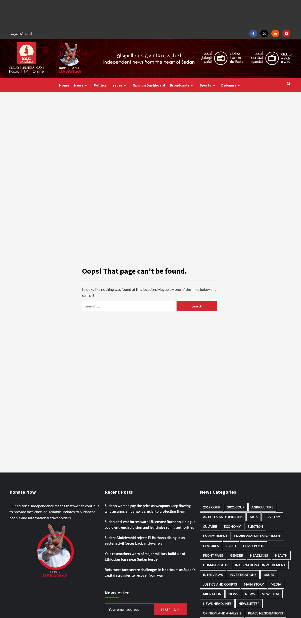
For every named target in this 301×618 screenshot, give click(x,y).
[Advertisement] (150, 14)
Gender (236, 555)
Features (211, 546)
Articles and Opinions (223, 517)
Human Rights (215, 565)
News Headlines (217, 604)
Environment (215, 536)
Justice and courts (220, 584)
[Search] (289, 84)
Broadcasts (180, 85)
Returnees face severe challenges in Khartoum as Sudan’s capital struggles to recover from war (150, 572)
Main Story (254, 584)
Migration (212, 594)
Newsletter (249, 604)
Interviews (213, 575)
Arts (254, 517)
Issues (117, 85)
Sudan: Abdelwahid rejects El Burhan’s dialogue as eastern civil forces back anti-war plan (145, 540)
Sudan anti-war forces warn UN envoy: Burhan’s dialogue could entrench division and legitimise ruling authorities (150, 524)
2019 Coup (211, 507)
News (78, 85)
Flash (231, 546)
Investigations (243, 575)
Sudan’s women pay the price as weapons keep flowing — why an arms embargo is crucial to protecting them (149, 508)
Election (255, 526)
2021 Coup (236, 507)
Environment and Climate (257, 536)
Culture (210, 526)
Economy (232, 526)
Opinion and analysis (222, 613)
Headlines (259, 555)
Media (276, 584)
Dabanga (229, 85)
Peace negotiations (265, 613)
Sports (205, 85)
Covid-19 (272, 517)
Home (64, 85)
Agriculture (262, 507)
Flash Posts (253, 546)
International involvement (260, 565)
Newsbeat (271, 594)
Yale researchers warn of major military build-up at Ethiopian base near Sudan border (145, 556)
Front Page (213, 555)
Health (281, 555)
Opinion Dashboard (149, 85)
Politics (100, 85)
